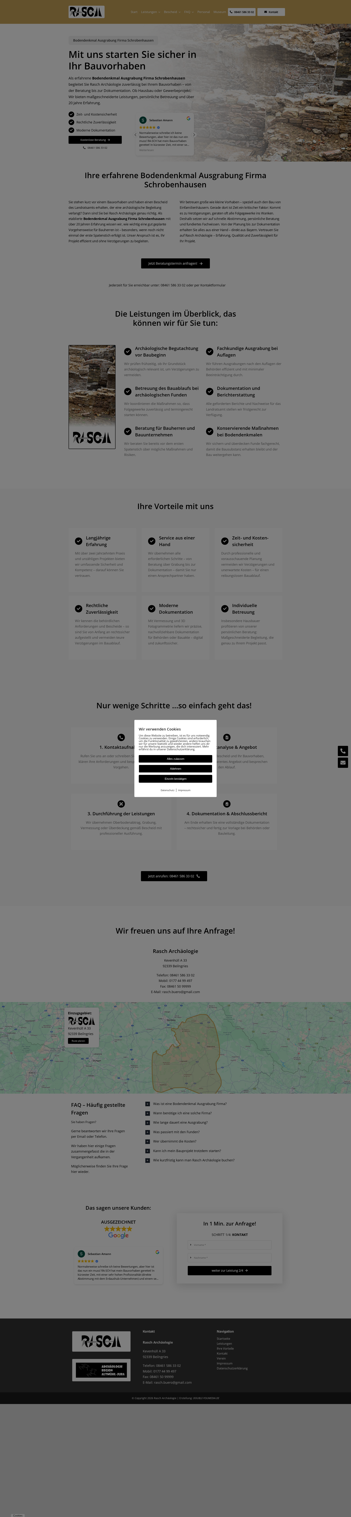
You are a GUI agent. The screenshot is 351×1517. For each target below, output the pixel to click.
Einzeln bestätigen (175, 778)
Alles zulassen (175, 758)
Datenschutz (167, 790)
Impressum (184, 790)
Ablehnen (175, 768)
